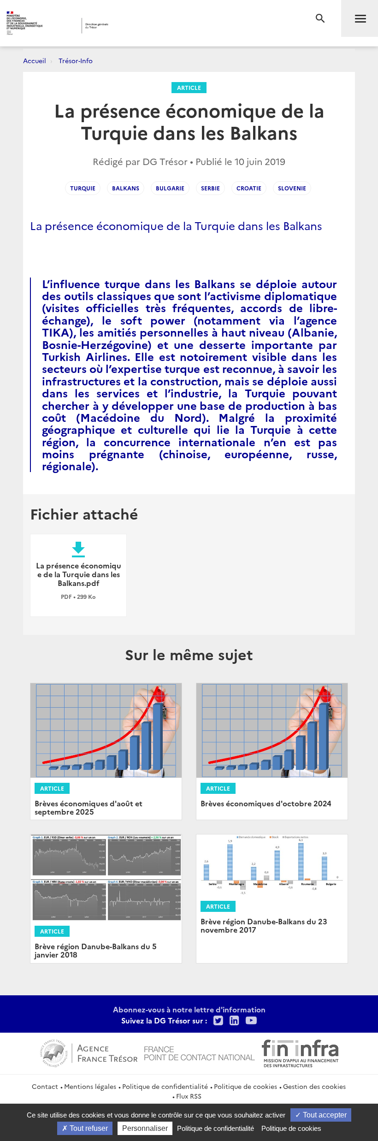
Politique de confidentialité (165, 1086)
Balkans (125, 188)
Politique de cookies (245, 1086)
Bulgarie (170, 188)
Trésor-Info (76, 60)
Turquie (82, 188)
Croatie (248, 188)
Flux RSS (188, 1095)
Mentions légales (90, 1086)
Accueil (34, 60)
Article (189, 87)
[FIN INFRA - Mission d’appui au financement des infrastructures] (300, 1052)
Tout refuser (88, 1128)
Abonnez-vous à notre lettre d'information (189, 1009)
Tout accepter (324, 1115)
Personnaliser (145, 1128)
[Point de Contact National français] (199, 1052)
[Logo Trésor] (144, 26)
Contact (45, 1086)
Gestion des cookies (314, 1086)
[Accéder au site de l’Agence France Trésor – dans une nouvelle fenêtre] (88, 1052)
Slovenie (292, 188)
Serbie (210, 188)
